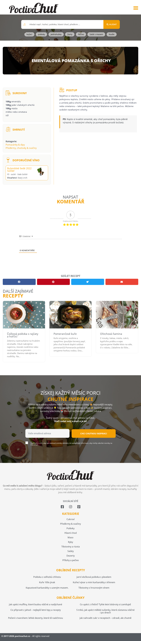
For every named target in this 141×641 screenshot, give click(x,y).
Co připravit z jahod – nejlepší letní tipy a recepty (35, 609)
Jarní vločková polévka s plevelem (94, 576)
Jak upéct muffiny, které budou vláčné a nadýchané (35, 604)
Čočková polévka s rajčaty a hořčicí (22, 335)
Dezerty (71, 555)
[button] (136, 8)
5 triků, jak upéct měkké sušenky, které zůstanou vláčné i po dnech (105, 611)
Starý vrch (17, 177)
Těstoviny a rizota (70, 546)
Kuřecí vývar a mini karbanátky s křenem (94, 582)
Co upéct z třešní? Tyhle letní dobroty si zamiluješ (105, 604)
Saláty (70, 551)
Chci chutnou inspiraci (93, 433)
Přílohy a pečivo (70, 560)
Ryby (70, 542)
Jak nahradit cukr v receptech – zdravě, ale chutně (105, 617)
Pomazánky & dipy (15, 144)
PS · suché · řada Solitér (17, 174)
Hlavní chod (70, 533)
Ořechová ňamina (111, 334)
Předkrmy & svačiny (70, 523)
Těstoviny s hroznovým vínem (93, 587)
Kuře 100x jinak (47, 582)
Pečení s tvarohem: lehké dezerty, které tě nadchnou (35, 617)
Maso (70, 537)
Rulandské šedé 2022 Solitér (19, 169)
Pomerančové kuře (65, 334)
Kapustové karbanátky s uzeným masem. (47, 587)
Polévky (70, 528)
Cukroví (70, 519)
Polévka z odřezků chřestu (47, 576)
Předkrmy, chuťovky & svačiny (21, 148)
